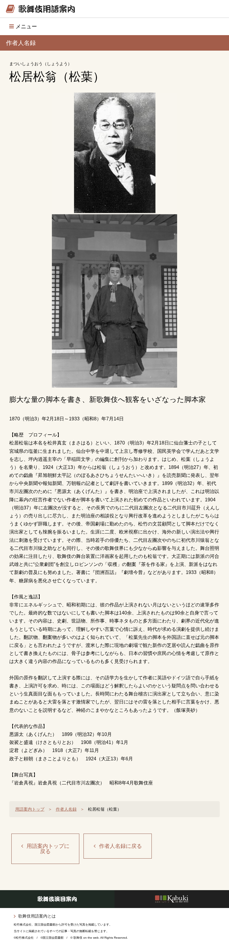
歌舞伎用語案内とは (37, 916)
